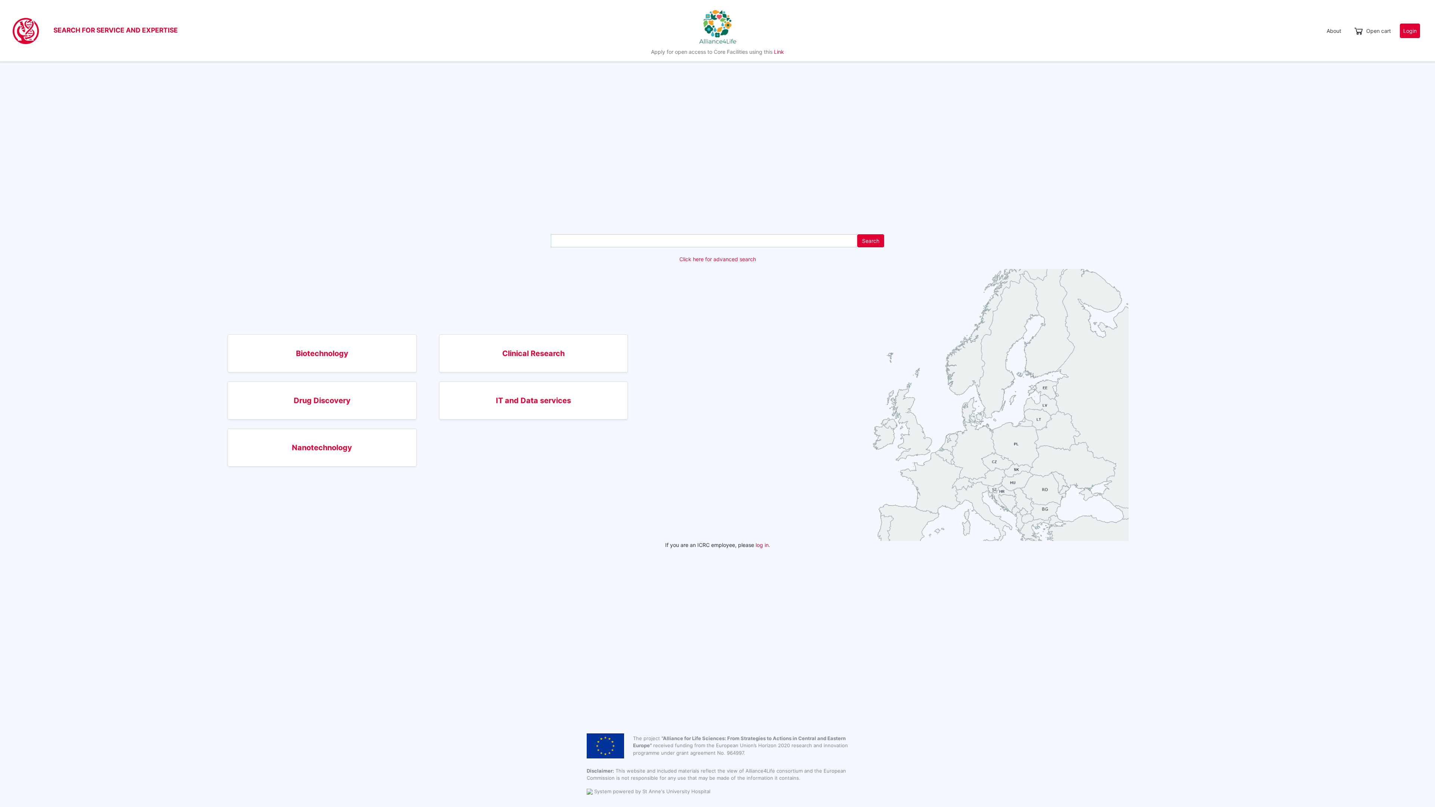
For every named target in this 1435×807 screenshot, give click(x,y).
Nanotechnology (322, 447)
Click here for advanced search (717, 259)
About (1334, 31)
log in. (763, 545)
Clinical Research (533, 353)
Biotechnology (322, 353)
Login (1410, 31)
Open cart (1378, 31)
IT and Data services (533, 400)
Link (779, 52)
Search (870, 241)
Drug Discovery (322, 400)
